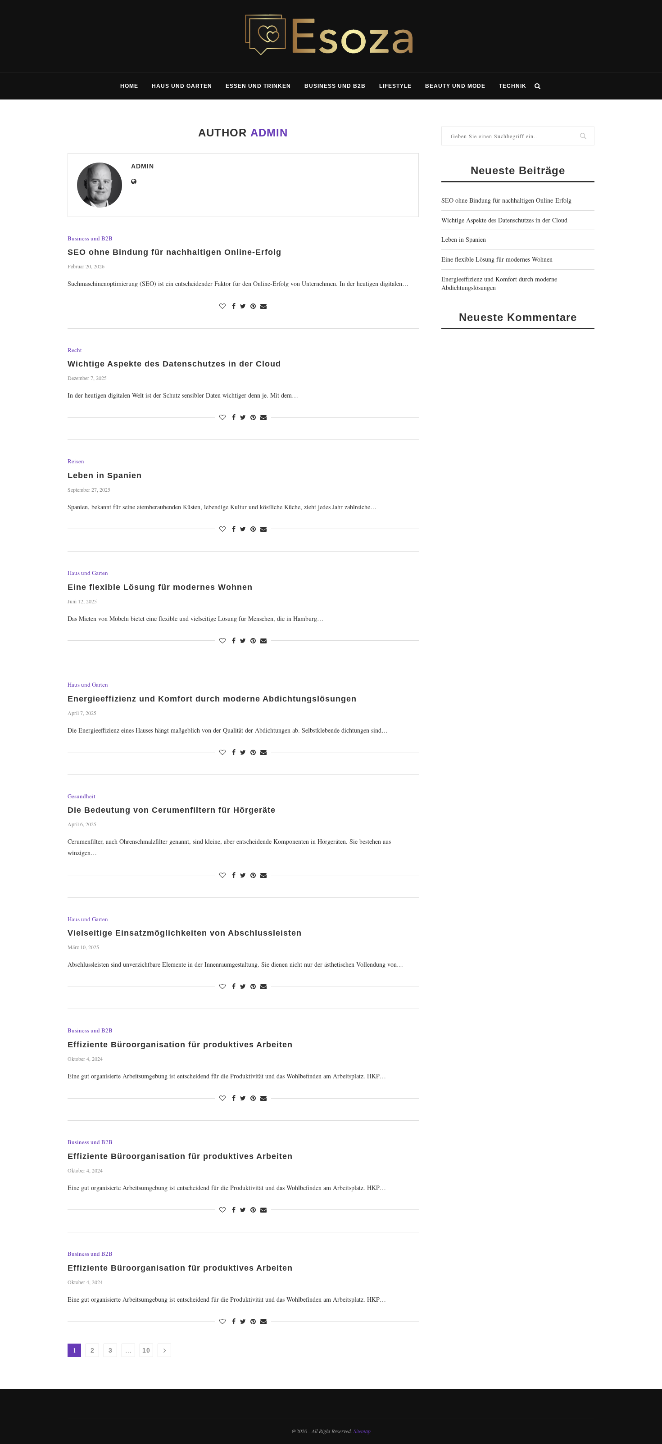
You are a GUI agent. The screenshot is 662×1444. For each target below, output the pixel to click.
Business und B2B (335, 86)
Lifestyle (395, 86)
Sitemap (362, 1431)
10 (146, 1350)
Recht (75, 350)
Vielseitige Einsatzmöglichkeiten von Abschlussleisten (185, 932)
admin (142, 166)
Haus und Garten (182, 86)
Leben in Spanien (105, 475)
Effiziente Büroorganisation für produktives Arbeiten (180, 1044)
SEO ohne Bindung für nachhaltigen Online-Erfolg (174, 252)
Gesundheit (81, 796)
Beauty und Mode (455, 86)
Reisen (76, 461)
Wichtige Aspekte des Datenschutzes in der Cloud (174, 363)
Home (129, 86)
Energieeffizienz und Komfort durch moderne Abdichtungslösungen (212, 698)
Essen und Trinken (258, 86)
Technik (512, 86)
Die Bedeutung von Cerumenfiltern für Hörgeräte (172, 810)
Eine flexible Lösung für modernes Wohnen (160, 587)
